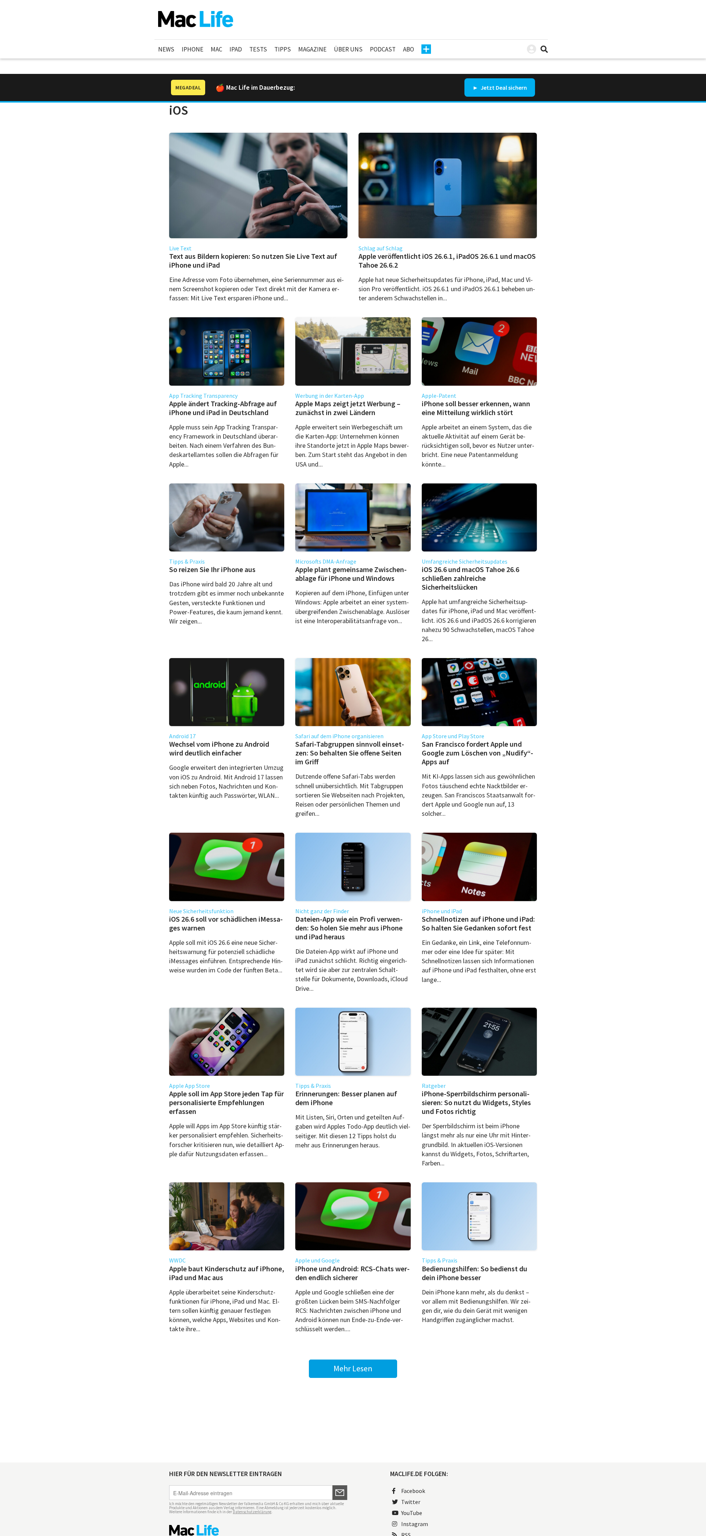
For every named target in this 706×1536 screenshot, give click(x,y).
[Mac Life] (258, 1530)
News (166, 49)
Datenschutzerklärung (252, 1511)
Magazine (312, 49)
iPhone (192, 49)
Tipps (282, 49)
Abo (408, 49)
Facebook (413, 1490)
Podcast (383, 49)
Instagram (414, 1524)
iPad (235, 49)
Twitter (410, 1501)
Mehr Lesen (353, 1368)
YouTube (411, 1513)
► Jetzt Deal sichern (500, 87)
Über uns (348, 49)
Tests (258, 49)
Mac (216, 49)
